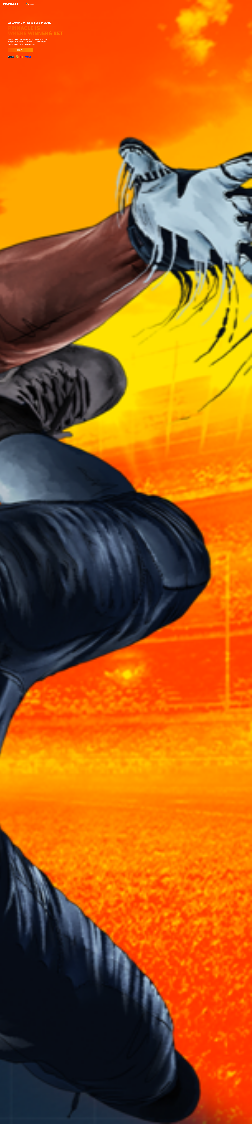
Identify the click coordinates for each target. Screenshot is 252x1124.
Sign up (20, 50)
